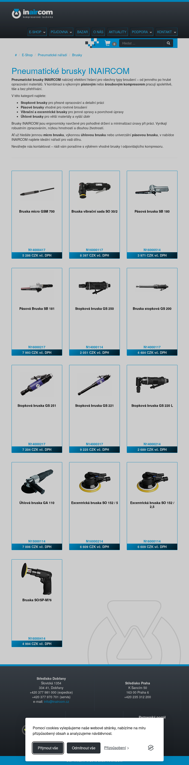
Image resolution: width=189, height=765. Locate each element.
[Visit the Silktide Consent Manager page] (150, 747)
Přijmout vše (48, 747)
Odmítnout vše (83, 747)
